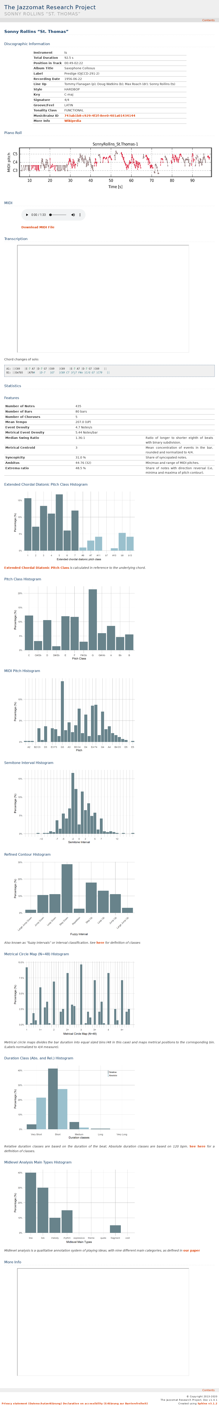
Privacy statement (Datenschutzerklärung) (32, 1403)
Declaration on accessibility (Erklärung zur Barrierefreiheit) (105, 1403)
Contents (208, 20)
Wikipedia (72, 120)
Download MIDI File (38, 227)
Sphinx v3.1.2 (208, 1403)
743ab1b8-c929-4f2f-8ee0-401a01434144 (99, 115)
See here (197, 1146)
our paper (191, 1250)
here (100, 942)
